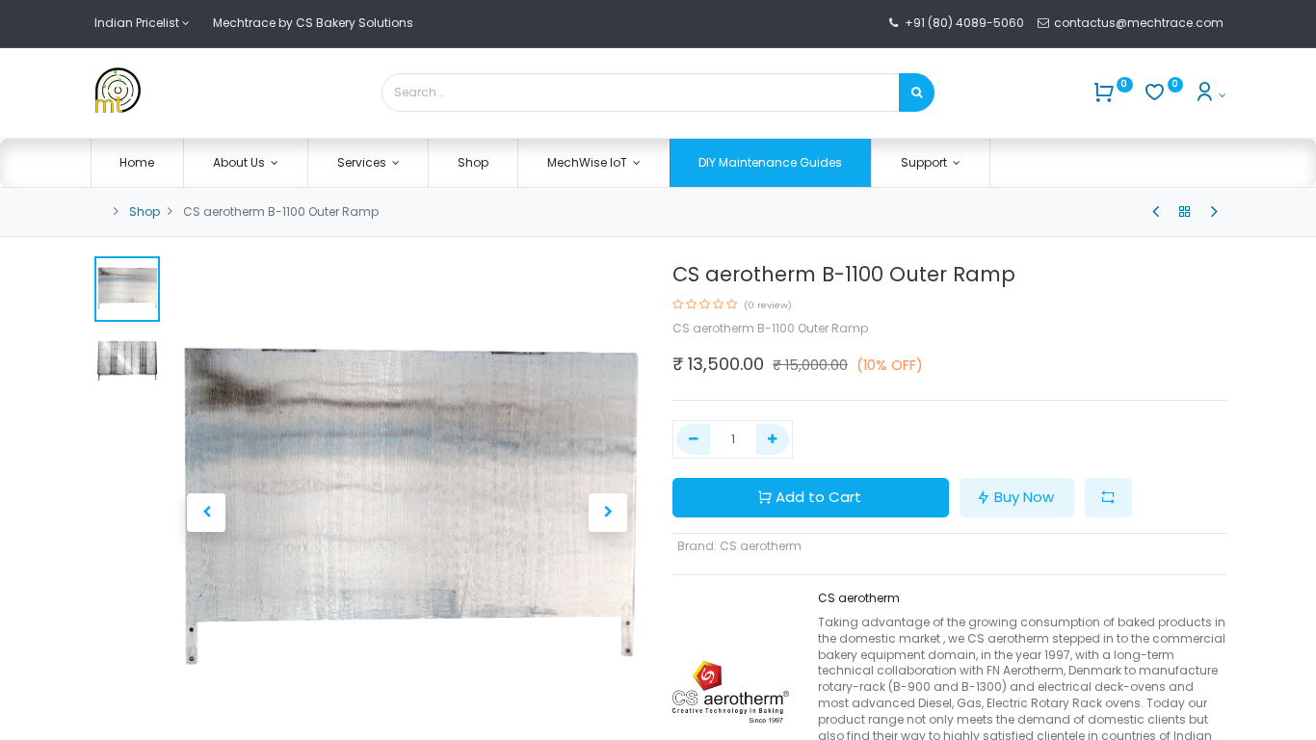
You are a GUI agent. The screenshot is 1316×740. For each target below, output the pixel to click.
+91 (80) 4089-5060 (964, 22)
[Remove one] (693, 440)
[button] (207, 512)
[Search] (916, 92)
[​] (1156, 212)
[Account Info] (1209, 95)
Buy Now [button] (1024, 497)
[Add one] (773, 440)
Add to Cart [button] (818, 497)
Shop (144, 211)
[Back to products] (1185, 212)
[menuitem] (138, 163)
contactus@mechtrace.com (1140, 22)
